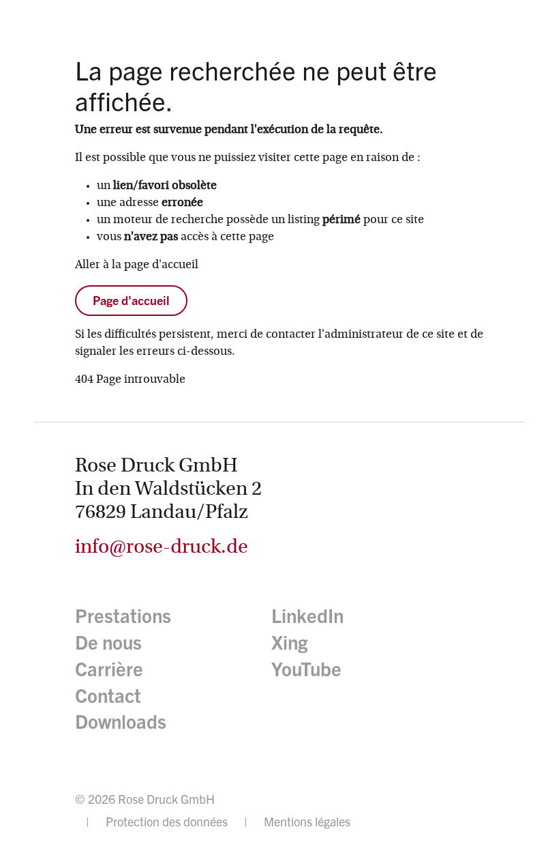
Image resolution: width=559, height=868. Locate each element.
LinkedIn (307, 616)
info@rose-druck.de (161, 548)
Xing (289, 642)
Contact (108, 695)
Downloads (120, 721)
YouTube (306, 669)
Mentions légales (307, 821)
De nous (108, 642)
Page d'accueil (131, 300)
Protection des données (167, 821)
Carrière (109, 669)
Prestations (123, 616)
